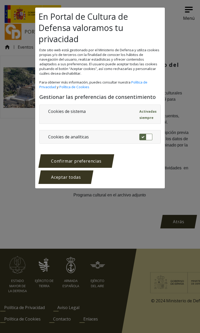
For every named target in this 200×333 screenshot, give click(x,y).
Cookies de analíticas (68, 137)
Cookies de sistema (67, 111)
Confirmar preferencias (76, 161)
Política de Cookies (74, 87)
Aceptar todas (66, 177)
